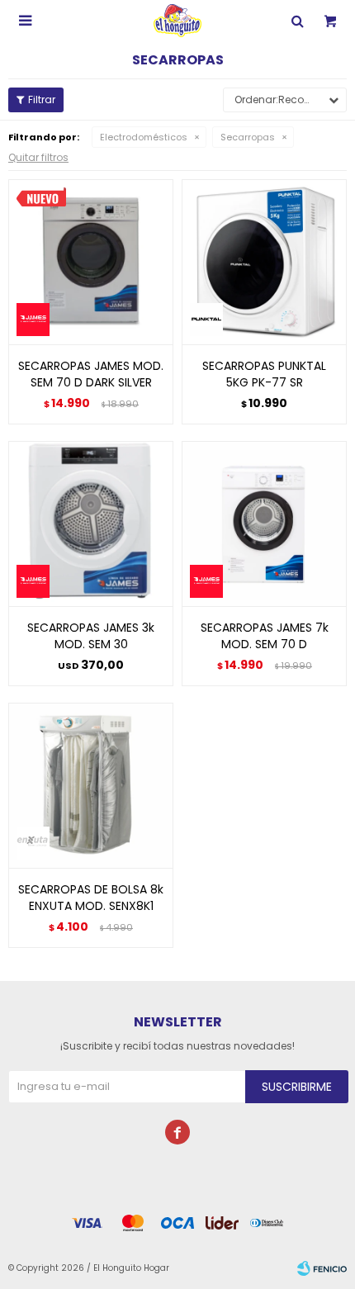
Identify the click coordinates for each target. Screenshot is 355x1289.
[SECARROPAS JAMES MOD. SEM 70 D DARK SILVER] (90, 261)
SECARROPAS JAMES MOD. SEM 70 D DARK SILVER (90, 374)
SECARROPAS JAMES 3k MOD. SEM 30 (90, 635)
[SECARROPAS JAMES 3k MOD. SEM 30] (90, 523)
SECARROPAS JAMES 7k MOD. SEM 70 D (265, 635)
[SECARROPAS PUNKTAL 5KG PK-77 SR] (264, 261)
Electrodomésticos (143, 137)
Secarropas (247, 137)
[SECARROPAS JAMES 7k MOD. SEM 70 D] (264, 523)
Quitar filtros (38, 157)
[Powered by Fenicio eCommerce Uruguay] (322, 1268)
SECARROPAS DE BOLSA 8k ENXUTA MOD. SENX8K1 (90, 897)
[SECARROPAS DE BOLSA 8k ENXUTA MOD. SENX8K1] (90, 785)
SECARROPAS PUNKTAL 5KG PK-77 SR (264, 374)
